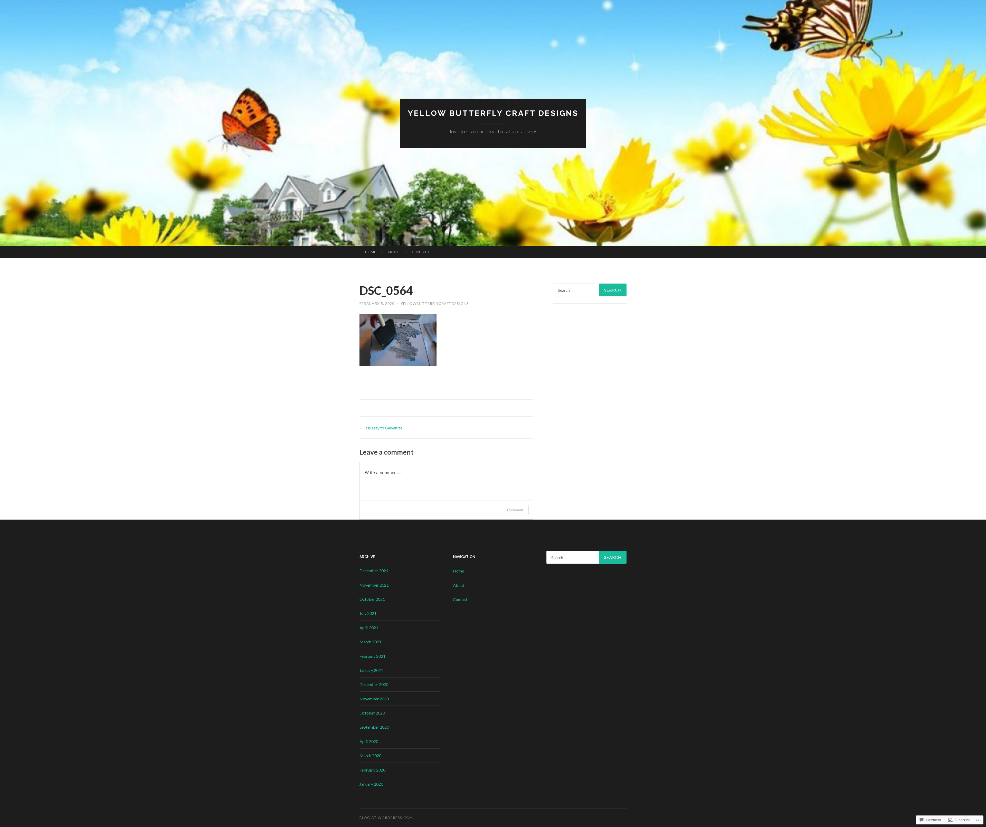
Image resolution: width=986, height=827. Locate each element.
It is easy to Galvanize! (381, 427)
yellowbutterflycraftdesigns (435, 303)
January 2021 (371, 670)
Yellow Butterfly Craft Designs (493, 113)
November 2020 (374, 698)
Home (370, 252)
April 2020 (368, 741)
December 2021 (373, 570)
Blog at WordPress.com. (386, 817)
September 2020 (374, 727)
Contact (421, 252)
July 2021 (367, 613)
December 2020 (373, 684)
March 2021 (370, 641)
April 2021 (368, 627)
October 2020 (372, 712)
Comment (515, 510)
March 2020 (370, 755)
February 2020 (372, 769)
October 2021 (372, 599)
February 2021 (372, 656)
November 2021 (374, 584)
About (394, 252)
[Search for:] (590, 290)
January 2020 (371, 784)
